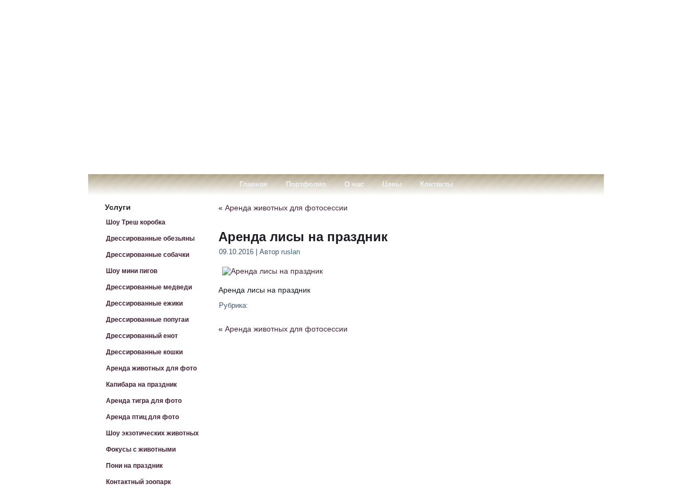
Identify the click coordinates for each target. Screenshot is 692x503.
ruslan (290, 252)
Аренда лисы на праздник (303, 236)
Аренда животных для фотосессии (286, 207)
